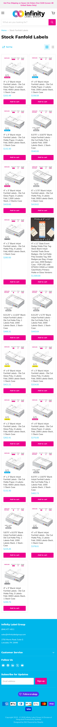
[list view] (53, 47)
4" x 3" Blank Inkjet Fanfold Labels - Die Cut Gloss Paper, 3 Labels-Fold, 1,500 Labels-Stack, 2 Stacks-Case (14, 195)
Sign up (41, 681)
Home (4, 30)
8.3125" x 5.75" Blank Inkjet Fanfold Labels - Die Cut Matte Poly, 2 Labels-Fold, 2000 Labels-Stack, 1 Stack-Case (41, 321)
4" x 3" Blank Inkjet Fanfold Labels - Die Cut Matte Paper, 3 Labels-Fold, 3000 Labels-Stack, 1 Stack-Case (14, 140)
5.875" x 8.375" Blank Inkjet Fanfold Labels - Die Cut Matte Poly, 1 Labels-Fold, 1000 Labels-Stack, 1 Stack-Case (13, 539)
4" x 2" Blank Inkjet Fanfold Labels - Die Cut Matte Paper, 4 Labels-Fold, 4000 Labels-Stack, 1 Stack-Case (14, 482)
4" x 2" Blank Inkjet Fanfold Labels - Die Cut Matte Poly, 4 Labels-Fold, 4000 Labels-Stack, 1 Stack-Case (14, 248)
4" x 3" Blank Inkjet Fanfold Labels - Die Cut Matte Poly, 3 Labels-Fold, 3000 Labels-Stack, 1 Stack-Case (14, 593)
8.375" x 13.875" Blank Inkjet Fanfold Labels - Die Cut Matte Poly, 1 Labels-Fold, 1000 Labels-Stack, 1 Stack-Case (41, 483)
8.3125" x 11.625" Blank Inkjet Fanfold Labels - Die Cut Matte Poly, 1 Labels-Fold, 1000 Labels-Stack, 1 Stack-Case (14, 321)
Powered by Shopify (35, 722)
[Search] (52, 22)
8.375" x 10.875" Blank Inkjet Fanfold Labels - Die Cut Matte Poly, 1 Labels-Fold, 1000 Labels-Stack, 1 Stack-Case (41, 141)
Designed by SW (20, 722)
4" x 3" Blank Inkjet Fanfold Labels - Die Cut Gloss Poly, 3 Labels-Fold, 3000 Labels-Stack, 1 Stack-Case (42, 376)
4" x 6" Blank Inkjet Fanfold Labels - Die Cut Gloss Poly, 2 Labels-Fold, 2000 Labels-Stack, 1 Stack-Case (14, 376)
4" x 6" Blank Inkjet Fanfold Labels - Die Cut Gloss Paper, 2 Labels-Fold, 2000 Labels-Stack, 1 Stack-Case (42, 429)
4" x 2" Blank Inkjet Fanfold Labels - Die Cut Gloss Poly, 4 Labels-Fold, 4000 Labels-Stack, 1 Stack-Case (14, 429)
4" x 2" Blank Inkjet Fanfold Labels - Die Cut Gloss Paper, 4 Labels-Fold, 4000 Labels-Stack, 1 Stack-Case (14, 87)
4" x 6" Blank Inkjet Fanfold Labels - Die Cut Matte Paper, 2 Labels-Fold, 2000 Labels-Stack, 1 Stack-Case (42, 87)
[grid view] (47, 47)
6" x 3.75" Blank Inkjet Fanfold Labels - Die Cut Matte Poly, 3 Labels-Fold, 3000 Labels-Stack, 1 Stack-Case (42, 195)
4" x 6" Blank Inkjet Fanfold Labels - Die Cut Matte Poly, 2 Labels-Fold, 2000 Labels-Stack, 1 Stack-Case (42, 537)
